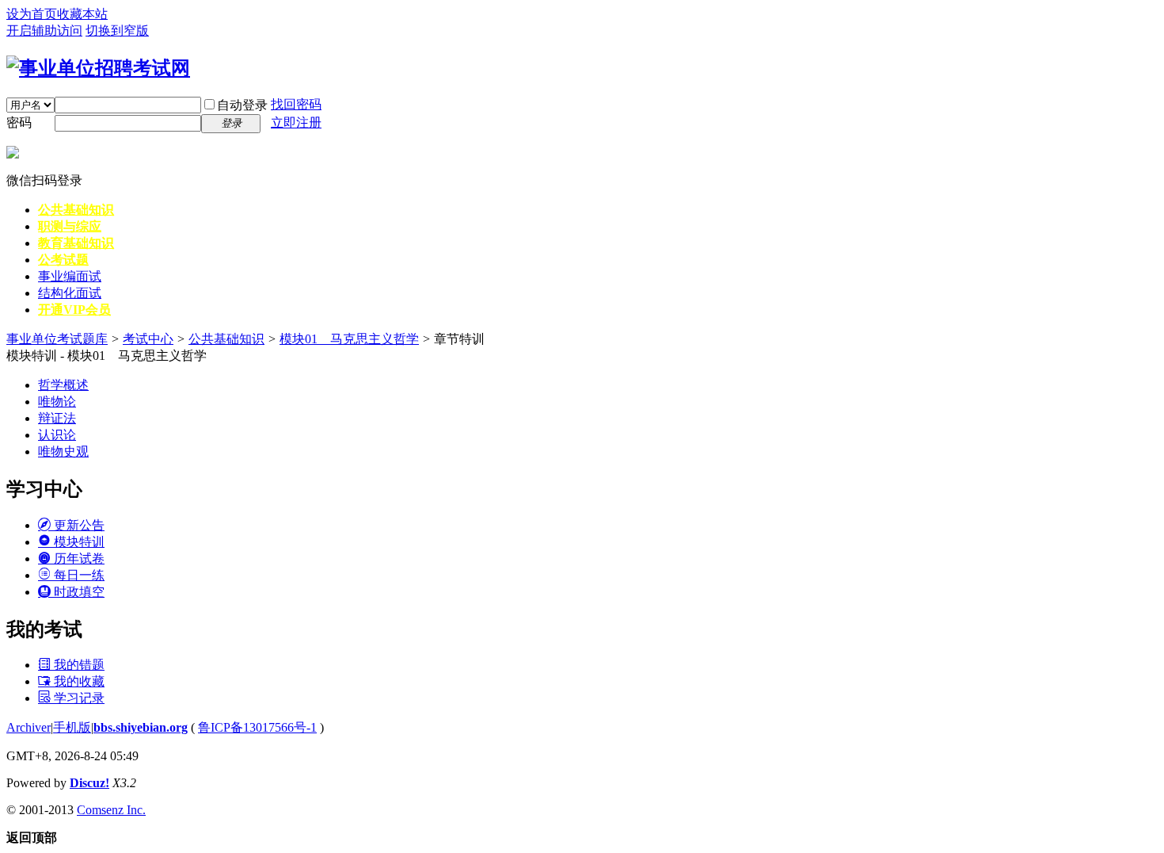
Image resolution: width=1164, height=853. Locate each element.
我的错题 (78, 664)
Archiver (28, 727)
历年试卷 (78, 558)
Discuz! (89, 783)
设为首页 (31, 14)
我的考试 (44, 629)
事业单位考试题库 (57, 339)
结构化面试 (69, 293)
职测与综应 (69, 226)
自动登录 (242, 105)
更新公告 (78, 525)
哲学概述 (63, 385)
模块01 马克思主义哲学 (349, 339)
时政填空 (78, 592)
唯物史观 (63, 451)
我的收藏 (78, 681)
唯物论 (57, 401)
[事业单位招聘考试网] (98, 68)
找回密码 (296, 104)
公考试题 (63, 259)
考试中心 (148, 339)
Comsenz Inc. (111, 810)
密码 (19, 122)
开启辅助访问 (44, 30)
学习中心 (44, 489)
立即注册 (296, 122)
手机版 (72, 727)
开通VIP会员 (74, 309)
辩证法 (57, 418)
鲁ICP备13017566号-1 (257, 727)
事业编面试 (69, 276)
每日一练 (78, 575)
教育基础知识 (76, 243)
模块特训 (78, 542)
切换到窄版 (117, 30)
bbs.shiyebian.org (140, 727)
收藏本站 (82, 14)
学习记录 (78, 698)
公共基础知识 (76, 209)
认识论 (57, 435)
